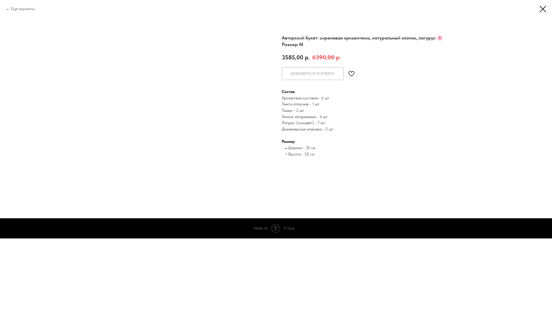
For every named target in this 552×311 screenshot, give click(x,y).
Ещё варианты (23, 8)
